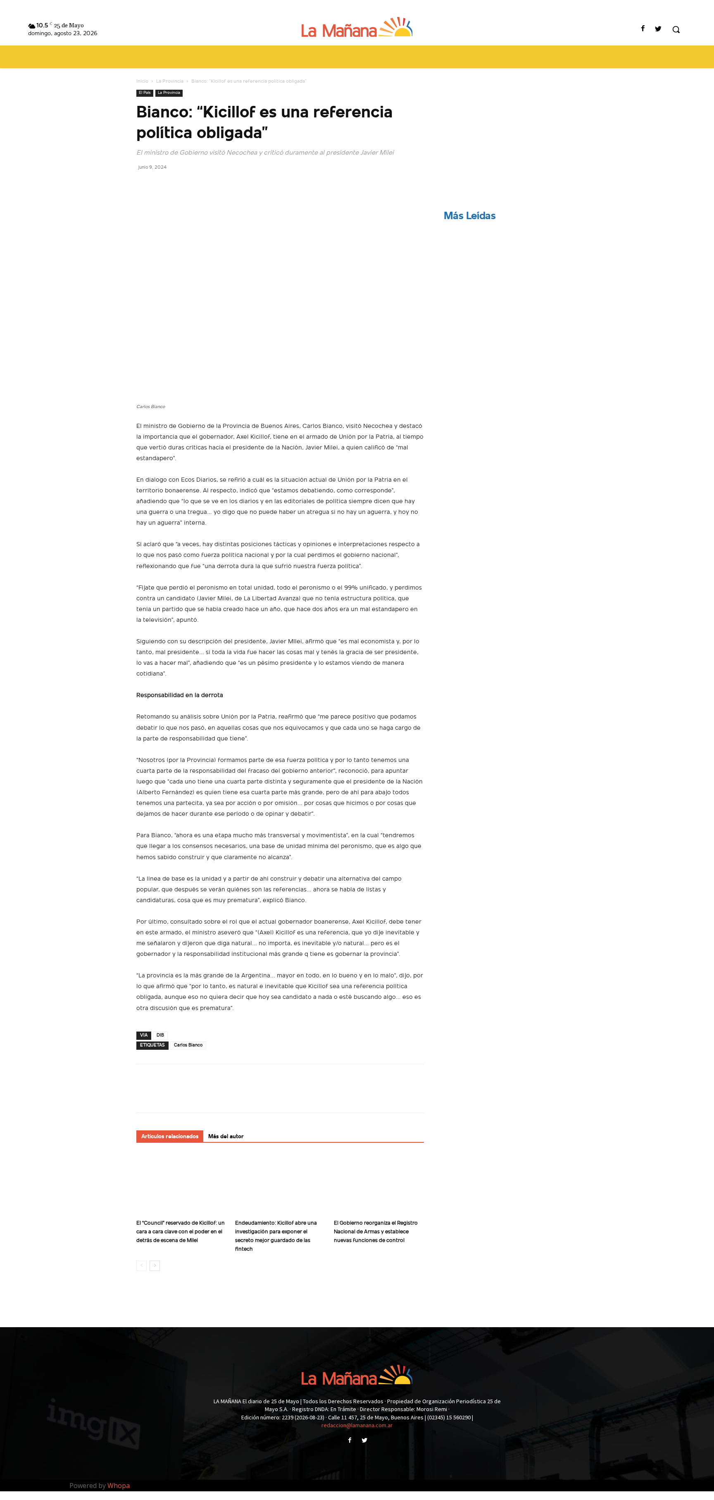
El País (145, 93)
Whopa (118, 1485)
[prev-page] (141, 1266)
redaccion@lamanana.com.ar (357, 1425)
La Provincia (169, 81)
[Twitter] (658, 29)
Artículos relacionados (169, 1137)
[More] (221, 185)
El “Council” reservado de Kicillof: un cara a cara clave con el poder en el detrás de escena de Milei (180, 1232)
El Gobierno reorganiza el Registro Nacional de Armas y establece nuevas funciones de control (376, 1232)
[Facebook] (643, 29)
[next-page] (155, 1266)
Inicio (142, 81)
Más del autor (226, 1137)
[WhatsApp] (201, 185)
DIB (160, 1035)
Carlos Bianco (188, 1045)
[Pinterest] (182, 185)
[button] (676, 29)
